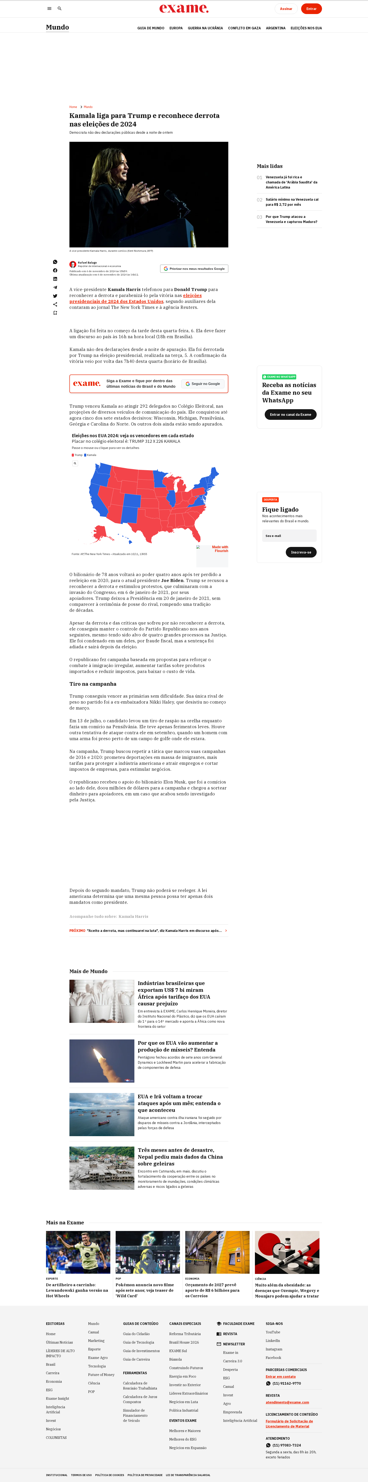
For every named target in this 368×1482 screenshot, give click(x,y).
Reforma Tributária (185, 1334)
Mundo (57, 27)
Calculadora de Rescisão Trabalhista (140, 1385)
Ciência (94, 1383)
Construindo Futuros (186, 1368)
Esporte (94, 1349)
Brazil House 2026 (184, 1342)
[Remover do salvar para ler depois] (55, 312)
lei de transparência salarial (188, 1475)
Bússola (175, 1359)
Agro (227, 1403)
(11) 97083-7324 (287, 1445)
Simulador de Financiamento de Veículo (135, 1415)
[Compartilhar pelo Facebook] (55, 270)
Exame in (230, 1352)
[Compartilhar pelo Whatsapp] (55, 261)
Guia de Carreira (136, 1359)
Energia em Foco (182, 1376)
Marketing (96, 1341)
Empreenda (232, 1412)
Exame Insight (57, 1398)
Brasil (50, 1364)
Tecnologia (97, 1366)
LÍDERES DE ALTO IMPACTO (60, 1353)
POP (91, 1392)
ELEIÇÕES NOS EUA (306, 28)
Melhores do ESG (183, 1439)
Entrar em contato (281, 1376)
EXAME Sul (178, 1351)
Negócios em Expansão (188, 1448)
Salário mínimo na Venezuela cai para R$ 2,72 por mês (292, 202)
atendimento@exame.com (287, 1402)
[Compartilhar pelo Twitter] (55, 295)
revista (230, 1334)
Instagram (274, 1349)
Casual (93, 1332)
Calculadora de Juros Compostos (140, 1399)
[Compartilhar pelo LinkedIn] (55, 278)
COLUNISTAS (56, 1437)
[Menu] (49, 9)
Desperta (230, 1369)
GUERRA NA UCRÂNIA (205, 28)
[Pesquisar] (59, 9)
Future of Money (101, 1375)
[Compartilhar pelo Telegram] (55, 287)
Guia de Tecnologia (138, 1342)
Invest (51, 1420)
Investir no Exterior (185, 1385)
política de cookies (109, 1475)
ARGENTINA (276, 28)
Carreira (52, 1373)
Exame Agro (98, 1358)
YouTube (273, 1332)
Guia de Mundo (150, 28)
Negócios (53, 1429)
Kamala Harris (133, 916)
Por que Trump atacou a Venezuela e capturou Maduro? (291, 219)
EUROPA (176, 28)
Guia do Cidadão (136, 1334)
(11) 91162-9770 (287, 1383)
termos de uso (81, 1475)
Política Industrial (183, 1410)
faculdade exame (238, 1324)
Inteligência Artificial (55, 1409)
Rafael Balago (87, 262)
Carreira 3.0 (232, 1361)
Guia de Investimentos (141, 1351)
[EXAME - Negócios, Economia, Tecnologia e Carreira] (184, 8)
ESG (49, 1390)
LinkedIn (273, 1341)
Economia (54, 1381)
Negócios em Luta (183, 1402)
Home (73, 107)
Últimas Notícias (59, 1342)
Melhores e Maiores (185, 1431)
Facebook (273, 1358)
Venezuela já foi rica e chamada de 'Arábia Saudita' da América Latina (291, 182)
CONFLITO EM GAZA (244, 28)
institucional (57, 1475)
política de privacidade (145, 1475)
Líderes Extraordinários (188, 1393)
